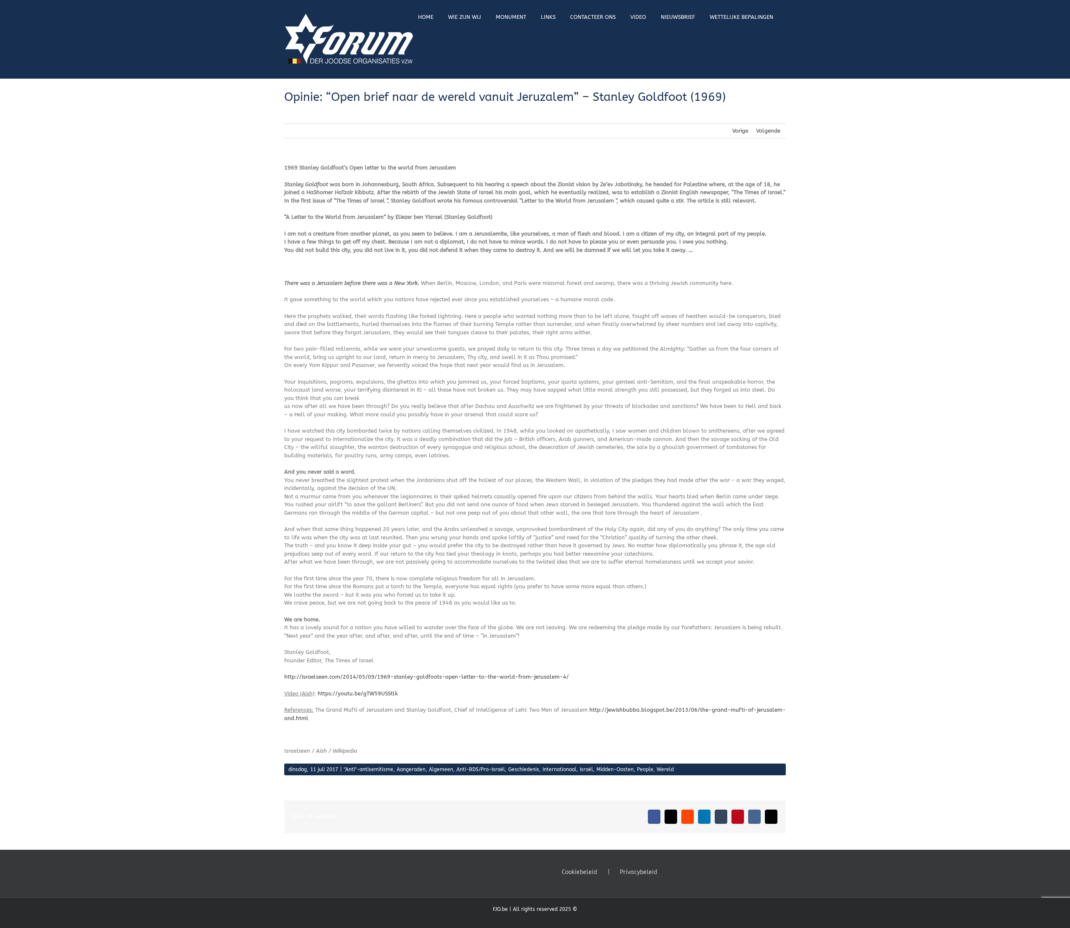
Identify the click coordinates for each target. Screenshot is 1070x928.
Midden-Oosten (615, 769)
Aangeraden (411, 769)
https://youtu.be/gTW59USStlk (358, 693)
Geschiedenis (523, 769)
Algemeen (441, 769)
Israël (586, 769)
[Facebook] (672, 871)
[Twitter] (683, 871)
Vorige (740, 131)
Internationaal (559, 769)
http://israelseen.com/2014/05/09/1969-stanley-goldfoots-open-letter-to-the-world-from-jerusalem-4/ (426, 677)
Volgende (768, 131)
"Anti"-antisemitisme (368, 769)
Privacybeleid (638, 872)
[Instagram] (695, 871)
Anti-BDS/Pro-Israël (480, 769)
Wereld (665, 769)
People (645, 769)
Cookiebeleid (579, 872)
